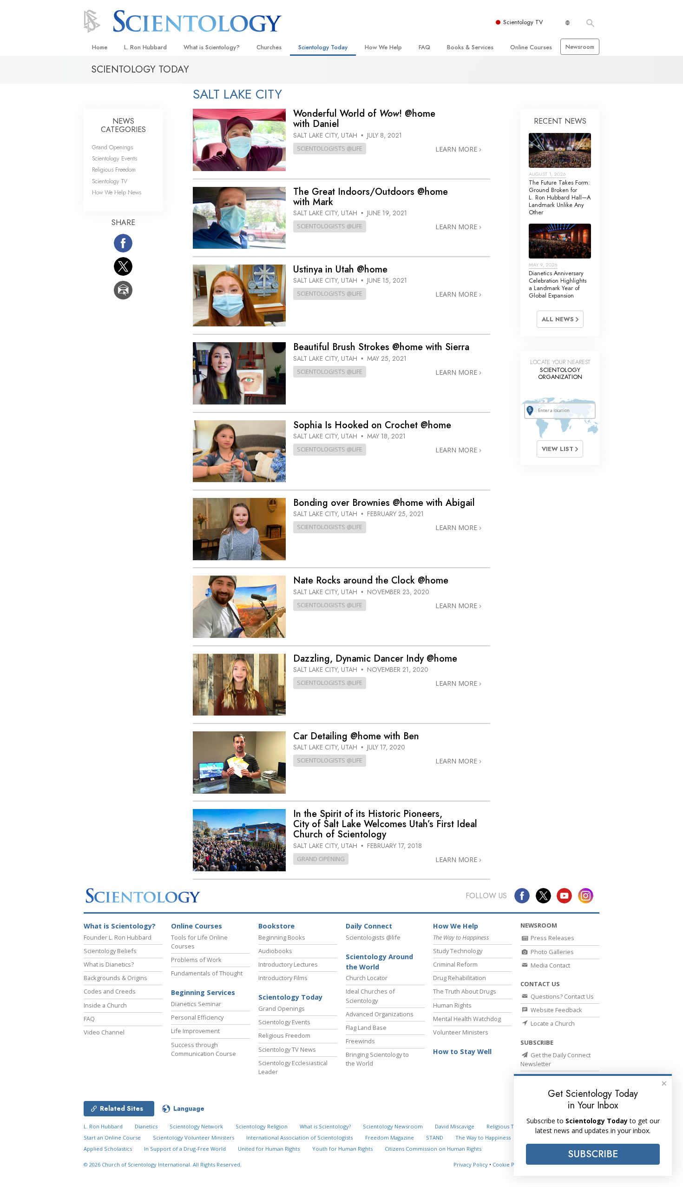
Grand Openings (112, 147)
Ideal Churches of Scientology (370, 995)
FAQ (424, 47)
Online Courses (531, 47)
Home (99, 47)
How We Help (383, 47)
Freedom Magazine (389, 1137)
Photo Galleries (551, 952)
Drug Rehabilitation (459, 978)
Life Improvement (195, 1031)
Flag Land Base (366, 1027)
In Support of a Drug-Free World (185, 1148)
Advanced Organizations (380, 1014)
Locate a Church (552, 1023)
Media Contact (549, 965)
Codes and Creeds (110, 991)
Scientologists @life (373, 937)
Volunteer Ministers (460, 1032)
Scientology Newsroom (393, 1126)
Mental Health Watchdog (467, 1019)
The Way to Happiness (483, 1137)
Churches (269, 47)
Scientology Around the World (379, 961)
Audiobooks (275, 951)
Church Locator (366, 978)
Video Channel (104, 1032)
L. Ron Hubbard (145, 47)
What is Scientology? (212, 47)
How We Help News (116, 192)
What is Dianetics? (109, 964)
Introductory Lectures (288, 964)
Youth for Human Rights (342, 1148)
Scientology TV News (287, 1049)
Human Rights (452, 1005)
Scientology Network (196, 1126)
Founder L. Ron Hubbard (117, 937)
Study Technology (457, 951)
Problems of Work (196, 959)
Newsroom (579, 46)
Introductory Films (283, 978)
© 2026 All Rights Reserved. (163, 1164)
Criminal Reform (455, 964)
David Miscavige (454, 1126)
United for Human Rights (269, 1148)
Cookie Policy (509, 1164)
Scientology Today (323, 47)
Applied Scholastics (108, 1148)
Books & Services (470, 47)
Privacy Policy (470, 1164)
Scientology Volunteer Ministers (193, 1137)
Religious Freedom (114, 169)
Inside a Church (105, 1005)
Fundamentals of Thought (207, 973)
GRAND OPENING (321, 859)
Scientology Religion (262, 1126)
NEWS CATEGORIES (123, 125)
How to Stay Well (462, 1051)
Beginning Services (203, 992)
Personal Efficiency (197, 1017)
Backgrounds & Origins (115, 978)
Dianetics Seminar (196, 1004)
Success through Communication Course (203, 1049)
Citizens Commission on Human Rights (433, 1148)
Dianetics (146, 1126)
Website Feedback (555, 1010)
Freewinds (360, 1041)
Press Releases (551, 938)
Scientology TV (523, 22)
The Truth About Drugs (464, 991)
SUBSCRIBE (593, 1154)
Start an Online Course (112, 1137)
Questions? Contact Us (561, 996)
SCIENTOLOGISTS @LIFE (329, 148)
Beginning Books (281, 937)
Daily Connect (369, 926)
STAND (434, 1137)
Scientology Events (114, 158)
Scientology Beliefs (110, 951)
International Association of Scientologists (299, 1137)
